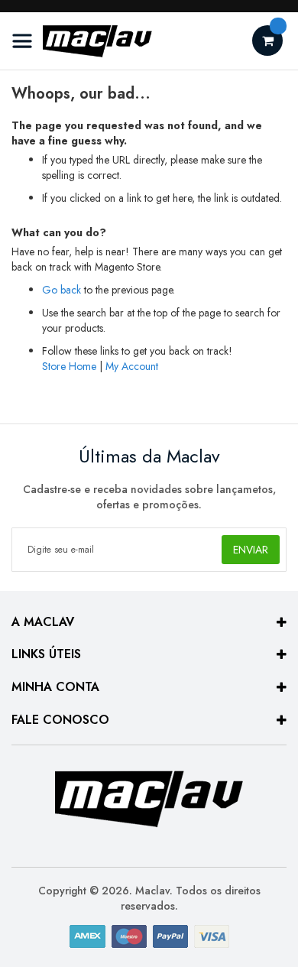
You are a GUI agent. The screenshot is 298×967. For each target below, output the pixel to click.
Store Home (69, 366)
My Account (131, 366)
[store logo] (82, 41)
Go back (61, 289)
